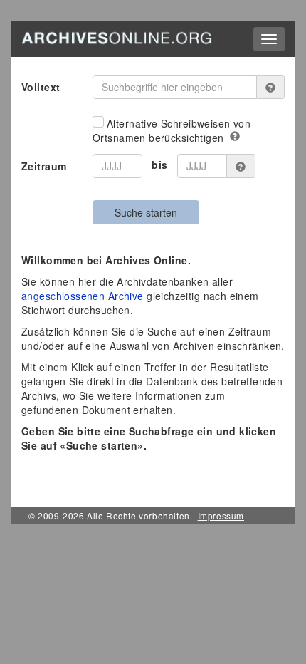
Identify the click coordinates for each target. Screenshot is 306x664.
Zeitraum (43, 166)
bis (159, 164)
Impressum (221, 515)
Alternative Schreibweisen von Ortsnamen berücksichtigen (171, 130)
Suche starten (146, 212)
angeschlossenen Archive (82, 296)
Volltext (40, 87)
